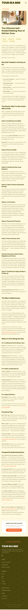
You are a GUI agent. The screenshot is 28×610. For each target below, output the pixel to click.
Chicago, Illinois (5, 564)
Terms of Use (4, 598)
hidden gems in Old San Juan (9, 332)
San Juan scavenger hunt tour (9, 509)
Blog (2, 576)
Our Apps (4, 583)
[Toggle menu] (25, 3)
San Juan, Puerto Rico (6, 562)
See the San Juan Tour (14, 530)
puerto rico (4, 41)
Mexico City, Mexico (6, 567)
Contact (3, 581)
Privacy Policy (4, 596)
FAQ (2, 578)
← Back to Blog (5, 9)
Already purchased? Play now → (14, 541)
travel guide (11, 41)
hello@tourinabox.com (6, 590)
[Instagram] (2, 555)
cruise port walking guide (10, 466)
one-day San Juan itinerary (8, 439)
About (3, 574)
